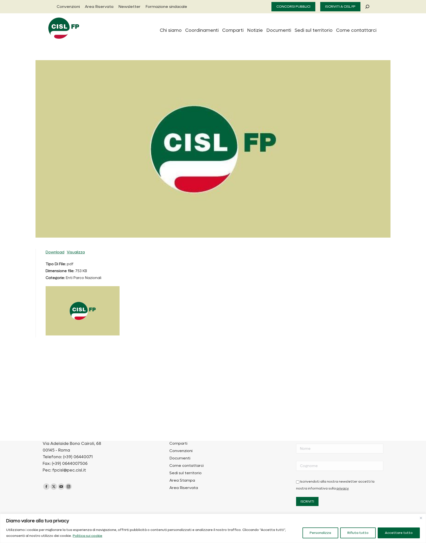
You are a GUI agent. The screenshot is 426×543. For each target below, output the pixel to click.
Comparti (178, 443)
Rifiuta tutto (358, 532)
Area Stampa (182, 480)
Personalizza (320, 532)
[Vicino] (421, 518)
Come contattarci (186, 465)
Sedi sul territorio (185, 473)
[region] (213, 528)
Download (55, 252)
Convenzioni (181, 450)
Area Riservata (183, 487)
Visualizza (76, 252)
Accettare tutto (399, 532)
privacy (343, 488)
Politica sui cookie (87, 535)
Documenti (179, 458)
